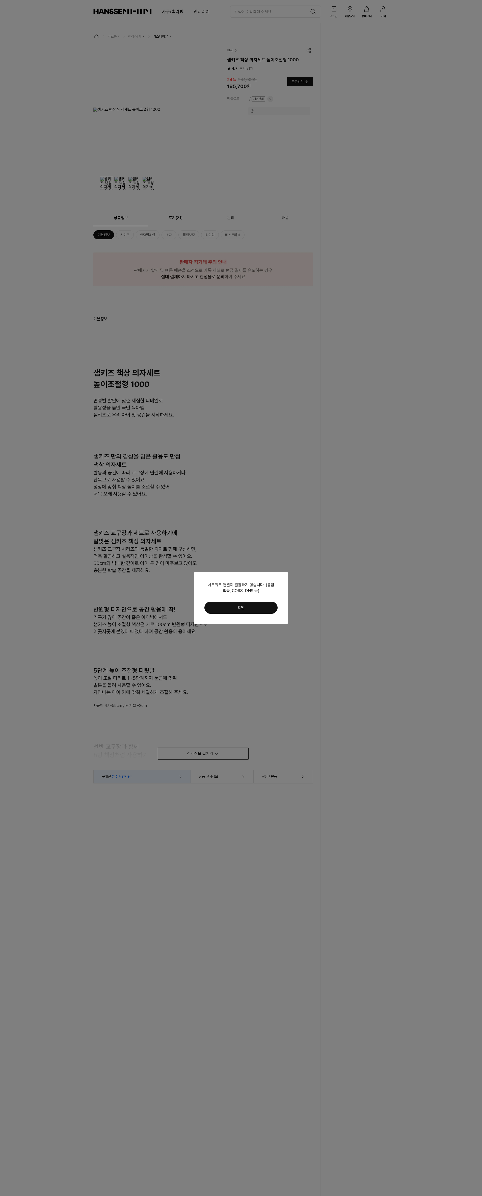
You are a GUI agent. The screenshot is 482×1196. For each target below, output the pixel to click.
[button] (241, 608)
